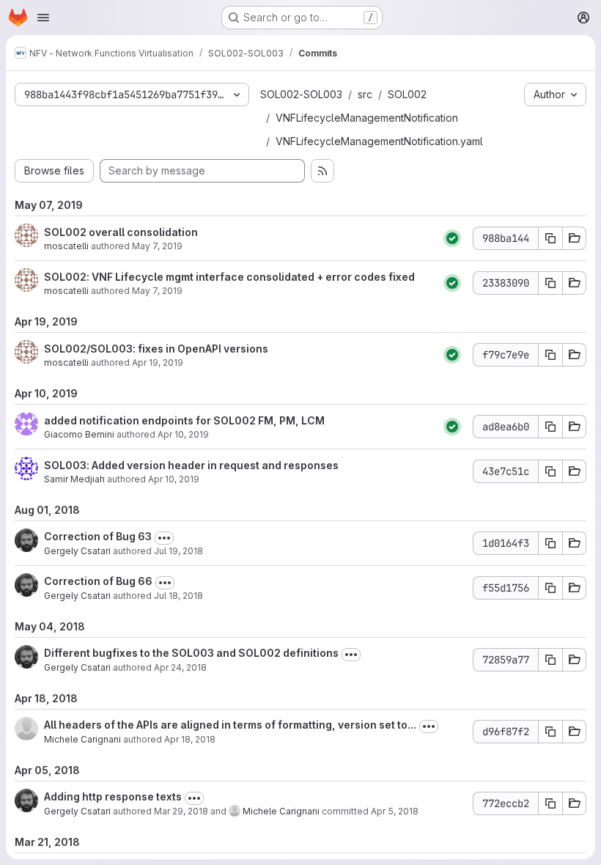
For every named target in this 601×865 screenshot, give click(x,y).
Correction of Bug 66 (98, 581)
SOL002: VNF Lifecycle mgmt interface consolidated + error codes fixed (229, 276)
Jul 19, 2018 (178, 550)
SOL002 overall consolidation (121, 232)
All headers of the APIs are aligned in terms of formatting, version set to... (230, 724)
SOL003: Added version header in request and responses (191, 465)
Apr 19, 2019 (157, 362)
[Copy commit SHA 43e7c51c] (550, 471)
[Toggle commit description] (164, 538)
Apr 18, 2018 (189, 739)
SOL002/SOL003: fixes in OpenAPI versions (156, 348)
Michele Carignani (82, 739)
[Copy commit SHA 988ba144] (550, 238)
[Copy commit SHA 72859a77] (550, 659)
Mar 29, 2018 (181, 811)
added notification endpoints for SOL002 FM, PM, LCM (184, 420)
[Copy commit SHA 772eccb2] (550, 803)
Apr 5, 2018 (395, 811)
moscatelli (66, 245)
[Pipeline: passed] (452, 238)
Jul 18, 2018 (178, 595)
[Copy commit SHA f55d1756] (550, 588)
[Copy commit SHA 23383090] (550, 283)
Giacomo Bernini (79, 434)
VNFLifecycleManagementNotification (367, 117)
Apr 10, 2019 (183, 434)
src (365, 94)
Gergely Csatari (77, 550)
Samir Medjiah (74, 479)
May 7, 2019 (157, 245)
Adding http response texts (113, 796)
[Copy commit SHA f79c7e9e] (550, 355)
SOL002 (407, 94)
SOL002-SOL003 (301, 94)
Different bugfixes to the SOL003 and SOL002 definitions (191, 653)
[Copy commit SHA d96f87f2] (550, 731)
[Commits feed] (322, 171)
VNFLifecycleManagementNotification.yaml (379, 141)
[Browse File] (574, 238)
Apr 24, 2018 (180, 667)
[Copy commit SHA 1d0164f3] (550, 543)
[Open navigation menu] (43, 17)
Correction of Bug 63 (98, 536)
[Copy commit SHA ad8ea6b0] (550, 426)
